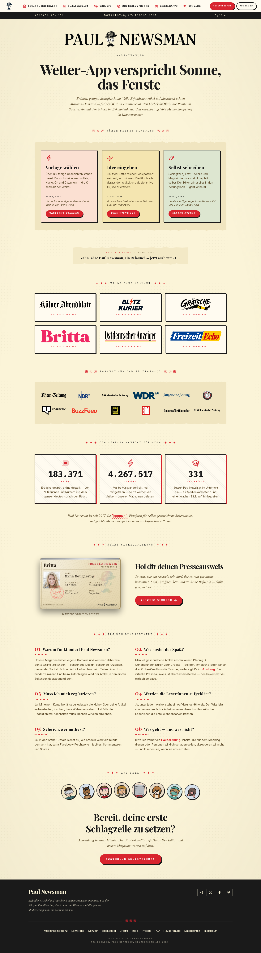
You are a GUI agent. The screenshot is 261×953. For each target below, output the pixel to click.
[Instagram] (201, 892)
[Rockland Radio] (115, 410)
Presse (146, 930)
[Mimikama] (207, 395)
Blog (135, 930)
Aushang (208, 669)
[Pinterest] (229, 892)
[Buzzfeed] (84, 410)
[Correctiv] (54, 410)
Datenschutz (192, 930)
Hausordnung (170, 740)
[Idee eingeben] (130, 186)
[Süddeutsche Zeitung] (115, 395)
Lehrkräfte (77, 930)
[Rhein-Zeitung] (54, 395)
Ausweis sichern (156, 600)
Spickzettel (109, 930)
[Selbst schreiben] (192, 186)
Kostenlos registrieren (130, 859)
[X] (210, 892)
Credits (124, 930)
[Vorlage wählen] (69, 186)
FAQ (157, 930)
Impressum (210, 930)
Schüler (93, 930)
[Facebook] (219, 892)
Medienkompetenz (56, 930)
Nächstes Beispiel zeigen (80, 614)
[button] (80, 583)
